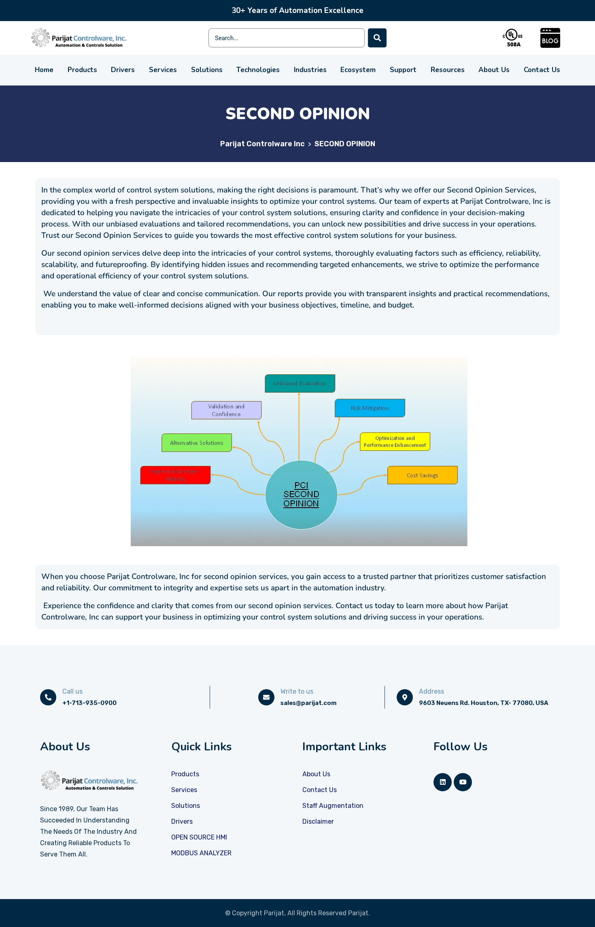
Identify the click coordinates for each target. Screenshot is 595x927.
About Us (494, 70)
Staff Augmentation (332, 806)
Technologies (258, 70)
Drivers (123, 70)
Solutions (207, 70)
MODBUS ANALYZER (201, 853)
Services (163, 70)
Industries (310, 70)
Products (82, 70)
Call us (72, 691)
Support (403, 70)
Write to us (296, 691)
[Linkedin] (443, 782)
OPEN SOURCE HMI (199, 837)
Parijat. (359, 913)
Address (431, 691)
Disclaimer (318, 821)
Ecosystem (358, 70)
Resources (448, 70)
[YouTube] (463, 782)
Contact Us (542, 70)
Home (44, 70)
